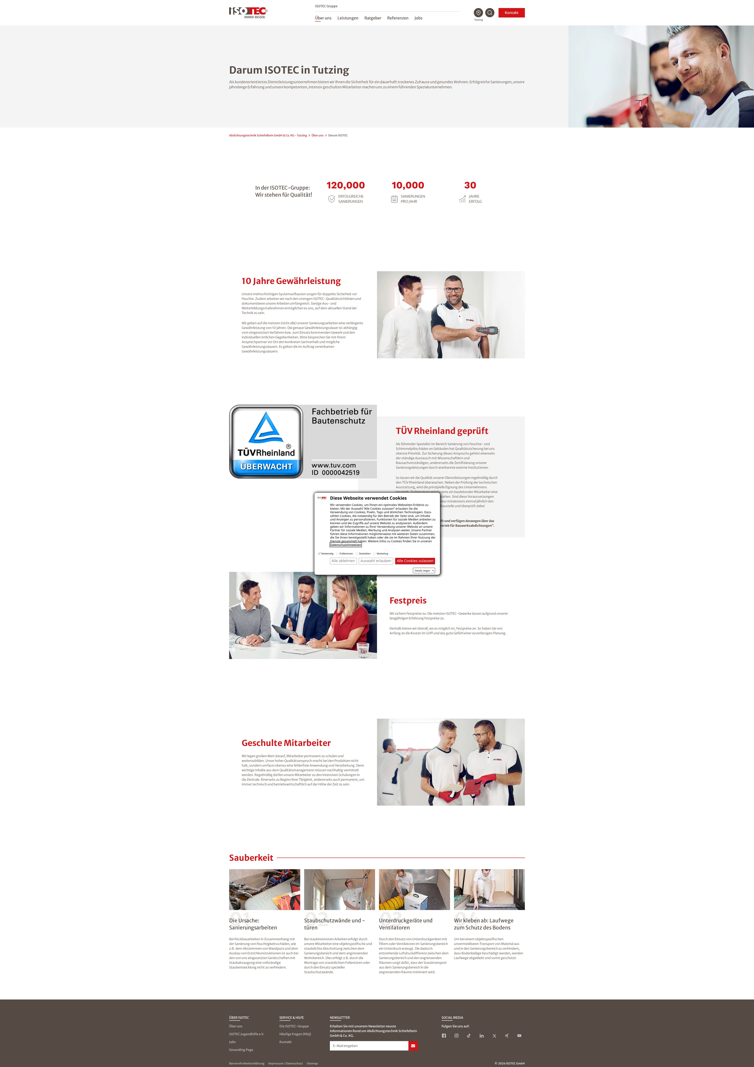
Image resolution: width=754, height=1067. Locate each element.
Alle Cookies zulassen (415, 560)
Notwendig (327, 553)
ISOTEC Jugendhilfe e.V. (246, 1034)
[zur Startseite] (248, 12)
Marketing (382, 553)
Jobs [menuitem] (419, 18)
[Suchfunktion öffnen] (490, 12)
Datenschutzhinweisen (345, 545)
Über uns (318, 135)
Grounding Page (241, 1050)
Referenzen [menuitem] (398, 18)
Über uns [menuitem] (323, 18)
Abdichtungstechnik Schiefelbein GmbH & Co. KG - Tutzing (268, 135)
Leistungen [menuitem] (348, 18)
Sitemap (312, 1063)
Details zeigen (422, 570)
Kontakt (512, 12)
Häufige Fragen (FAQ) (295, 1034)
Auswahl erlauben (376, 560)
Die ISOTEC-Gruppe (294, 1026)
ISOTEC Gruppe (326, 6)
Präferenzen (346, 553)
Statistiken (365, 553)
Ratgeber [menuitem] (372, 18)
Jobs (232, 1042)
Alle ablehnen (343, 560)
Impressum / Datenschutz (285, 1063)
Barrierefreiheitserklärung (246, 1063)
